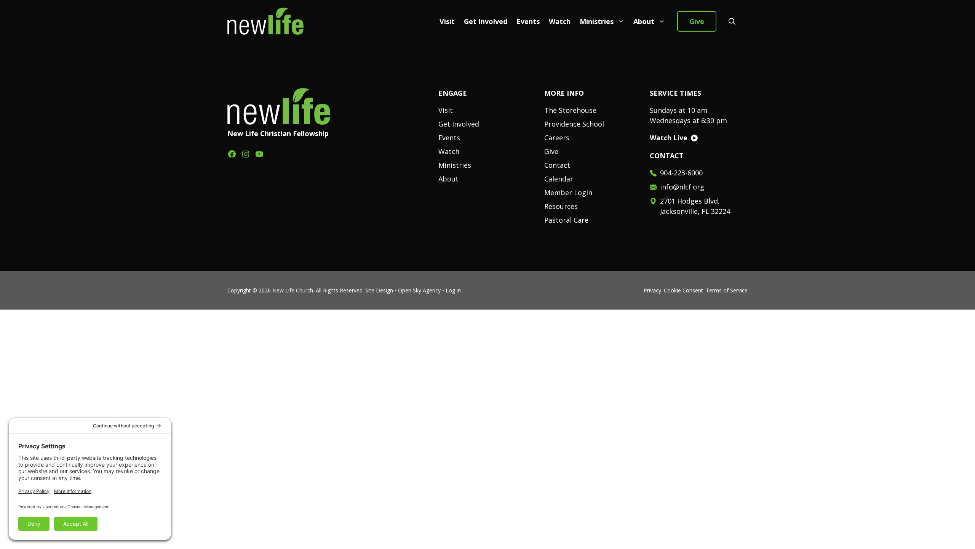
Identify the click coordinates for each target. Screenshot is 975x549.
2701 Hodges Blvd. (689, 200)
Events (528, 21)
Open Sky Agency (419, 290)
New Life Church (292, 290)
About (643, 21)
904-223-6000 (681, 172)
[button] (732, 21)
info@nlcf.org (682, 186)
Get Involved (485, 21)
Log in (453, 290)
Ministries (597, 21)
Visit (447, 21)
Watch (560, 21)
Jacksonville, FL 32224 (695, 211)
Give (696, 21)
